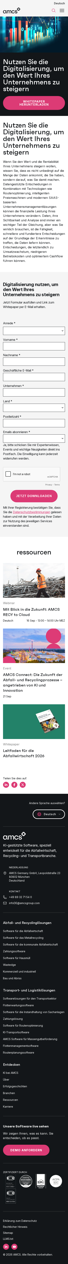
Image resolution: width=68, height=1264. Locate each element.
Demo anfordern (26, 1150)
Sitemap (8, 1232)
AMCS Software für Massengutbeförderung (30, 1039)
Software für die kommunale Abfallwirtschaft (30, 944)
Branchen (9, 1093)
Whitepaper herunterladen (34, 103)
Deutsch (59, 3)
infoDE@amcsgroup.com (24, 903)
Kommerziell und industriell (19, 971)
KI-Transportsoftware (16, 1032)
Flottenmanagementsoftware (21, 1045)
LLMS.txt (8, 1238)
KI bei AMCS (10, 1072)
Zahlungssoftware (14, 951)
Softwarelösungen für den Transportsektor (29, 998)
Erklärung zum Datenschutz (20, 1220)
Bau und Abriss (12, 978)
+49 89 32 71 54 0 (20, 897)
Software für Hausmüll (16, 958)
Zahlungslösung (13, 1018)
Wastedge (9, 964)
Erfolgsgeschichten (15, 1086)
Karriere (8, 1106)
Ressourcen (10, 1099)
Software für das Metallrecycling (23, 937)
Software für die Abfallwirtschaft (23, 931)
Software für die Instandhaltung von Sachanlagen (33, 1012)
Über (6, 1079)
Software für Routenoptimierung (23, 1025)
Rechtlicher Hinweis (15, 1226)
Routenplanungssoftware (18, 1052)
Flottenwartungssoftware (18, 1005)
